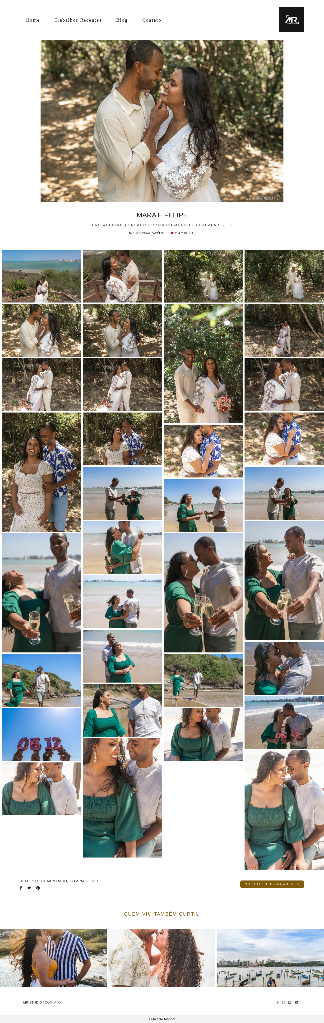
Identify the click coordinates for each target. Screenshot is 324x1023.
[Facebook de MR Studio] (278, 1002)
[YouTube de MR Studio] (296, 1002)
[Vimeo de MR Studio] (289, 1002)
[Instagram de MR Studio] (283, 1002)
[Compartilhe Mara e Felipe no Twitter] (29, 888)
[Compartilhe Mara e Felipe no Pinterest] (38, 888)
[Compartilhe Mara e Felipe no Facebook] (21, 888)
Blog (122, 20)
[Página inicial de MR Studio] (288, 20)
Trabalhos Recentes (78, 20)
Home (33, 20)
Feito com (162, 1019)
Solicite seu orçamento (272, 884)
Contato (151, 20)
